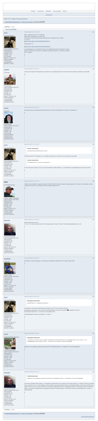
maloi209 (6, 69)
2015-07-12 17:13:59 (34, 32)
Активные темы (49, 14)
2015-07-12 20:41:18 (34, 107)
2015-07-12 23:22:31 (34, 219)
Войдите (14, 18)
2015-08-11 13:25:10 (34, 333)
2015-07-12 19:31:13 (34, 68)
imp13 (5, 32)
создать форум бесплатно (87, 416)
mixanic (6, 108)
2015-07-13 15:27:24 (34, 296)
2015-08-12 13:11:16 (34, 371)
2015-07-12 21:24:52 (34, 144)
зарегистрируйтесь (22, 18)
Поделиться (27, 32)
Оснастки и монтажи (27, 22)
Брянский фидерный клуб (12, 22)
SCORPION (7, 259)
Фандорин (7, 220)
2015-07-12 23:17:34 (34, 181)
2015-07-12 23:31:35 (34, 258)
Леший (6, 334)
